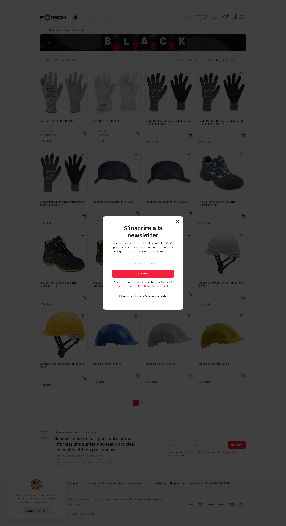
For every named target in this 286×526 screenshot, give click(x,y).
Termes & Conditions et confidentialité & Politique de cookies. (145, 286)
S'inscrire (143, 273)
